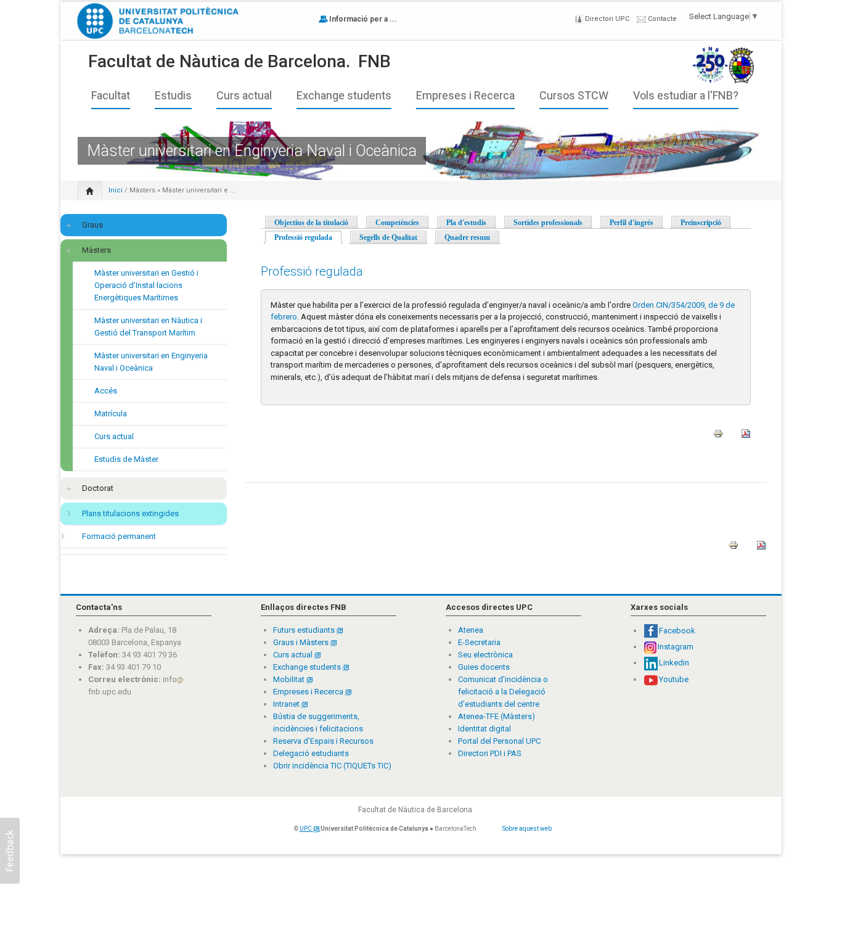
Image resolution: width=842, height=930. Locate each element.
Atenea (470, 630)
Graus (92, 224)
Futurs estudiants (305, 630)
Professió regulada (308, 237)
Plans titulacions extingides (130, 513)
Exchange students (343, 96)
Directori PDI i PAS (489, 753)
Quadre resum (467, 237)
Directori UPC (606, 19)
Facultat (110, 96)
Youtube (674, 679)
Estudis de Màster (126, 459)
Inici (115, 190)
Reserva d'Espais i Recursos (323, 741)
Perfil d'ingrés (631, 222)
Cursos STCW (573, 96)
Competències (397, 222)
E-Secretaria (479, 642)
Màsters (142, 190)
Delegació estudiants (311, 753)
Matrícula (110, 413)
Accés (105, 390)
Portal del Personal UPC (499, 741)
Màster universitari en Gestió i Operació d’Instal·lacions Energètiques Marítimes (146, 285)
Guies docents (484, 667)
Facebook (677, 630)
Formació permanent (119, 536)
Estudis (173, 96)
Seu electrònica (485, 654)
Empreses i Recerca (465, 96)
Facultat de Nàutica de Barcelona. (219, 61)
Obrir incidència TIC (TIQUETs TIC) (332, 765)
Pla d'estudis (466, 222)
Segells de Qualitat (388, 237)
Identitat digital (484, 728)
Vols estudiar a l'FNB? (685, 96)
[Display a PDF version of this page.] (746, 437)
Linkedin (674, 662)
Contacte (661, 19)
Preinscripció (701, 222)
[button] (10, 851)
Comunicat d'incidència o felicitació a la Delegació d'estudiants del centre (503, 692)
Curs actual (244, 96)
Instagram (675, 646)
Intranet (287, 704)
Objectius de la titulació (311, 222)
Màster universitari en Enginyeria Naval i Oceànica (151, 361)
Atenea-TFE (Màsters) (496, 716)
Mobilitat (289, 679)
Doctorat (97, 488)
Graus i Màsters (301, 642)
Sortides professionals (547, 222)
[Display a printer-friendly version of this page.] (718, 437)
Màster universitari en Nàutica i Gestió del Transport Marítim (148, 326)
